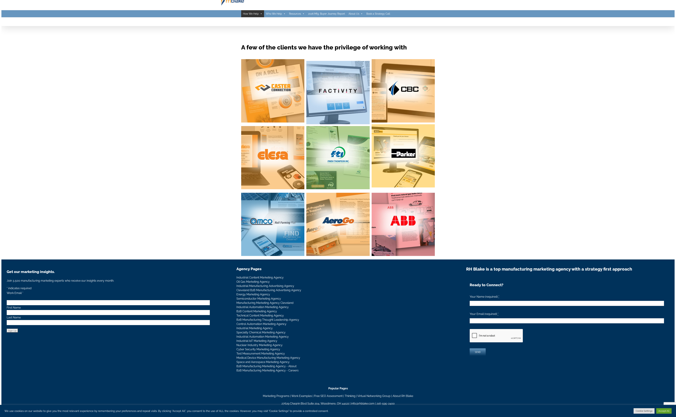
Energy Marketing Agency (253, 294)
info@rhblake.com (362, 403)
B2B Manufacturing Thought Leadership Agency (267, 319)
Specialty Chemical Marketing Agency (261, 332)
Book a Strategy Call (378, 13)
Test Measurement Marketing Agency (260, 353)
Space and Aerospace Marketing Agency (263, 362)
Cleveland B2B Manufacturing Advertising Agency (268, 290)
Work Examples (301, 396)
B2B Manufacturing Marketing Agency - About (266, 366)
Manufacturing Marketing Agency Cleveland (264, 303)
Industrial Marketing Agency (254, 328)
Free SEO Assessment (328, 396)
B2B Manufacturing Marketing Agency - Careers (267, 370)
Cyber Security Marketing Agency (258, 349)
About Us (354, 13)
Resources (295, 13)
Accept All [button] (663, 411)
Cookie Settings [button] (644, 411)
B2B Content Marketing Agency (256, 311)
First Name (14, 307)
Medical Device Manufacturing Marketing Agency (268, 357)
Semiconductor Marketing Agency (258, 298)
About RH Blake (403, 396)
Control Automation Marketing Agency (261, 324)
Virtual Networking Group (373, 396)
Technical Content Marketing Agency (260, 315)
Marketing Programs (276, 396)
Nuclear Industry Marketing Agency (259, 345)
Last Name (14, 317)
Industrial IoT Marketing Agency (256, 341)
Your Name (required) (484, 296)
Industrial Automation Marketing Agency (262, 307)
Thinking (350, 396)
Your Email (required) (484, 314)
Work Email (15, 293)
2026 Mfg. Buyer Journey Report (326, 13)
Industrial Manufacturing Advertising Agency (265, 286)
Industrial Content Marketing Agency (260, 277)
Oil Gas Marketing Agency (253, 281)
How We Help (251, 13)
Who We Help (274, 13)
